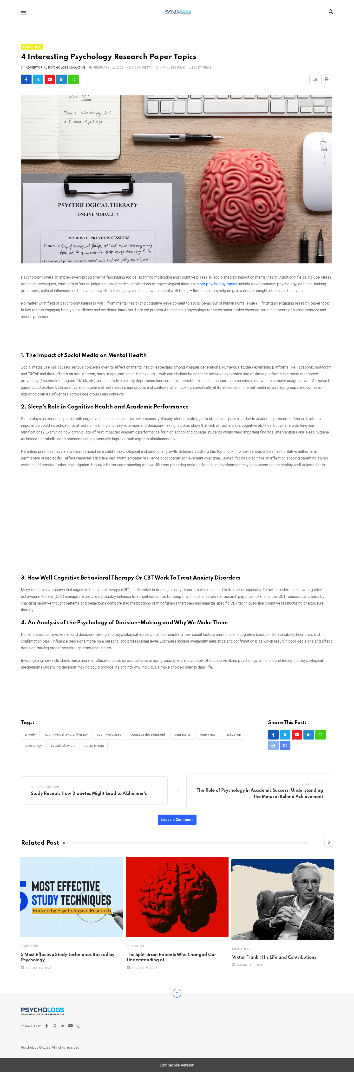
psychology (33, 745)
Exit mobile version (177, 1065)
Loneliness (208, 734)
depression (182, 734)
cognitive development (148, 734)
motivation (233, 734)
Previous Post (48, 787)
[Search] (331, 11)
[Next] (328, 842)
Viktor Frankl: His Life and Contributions (274, 957)
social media (94, 745)
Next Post (310, 784)
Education (29, 946)
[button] (24, 12)
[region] (177, 338)
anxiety (30, 734)
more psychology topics (217, 284)
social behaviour (63, 745)
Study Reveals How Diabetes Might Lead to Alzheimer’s (89, 793)
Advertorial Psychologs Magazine (55, 67)
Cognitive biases (109, 734)
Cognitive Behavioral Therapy (66, 734)
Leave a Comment (177, 820)
